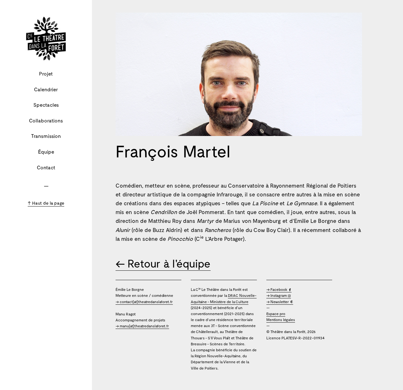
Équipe (46, 152)
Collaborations (46, 120)
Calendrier (46, 89)
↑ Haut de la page (46, 203)
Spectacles (46, 105)
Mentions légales (280, 319)
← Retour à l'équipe (163, 263)
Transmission (46, 136)
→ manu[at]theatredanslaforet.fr (142, 326)
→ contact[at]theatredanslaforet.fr (144, 301)
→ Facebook (277, 289)
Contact (46, 167)
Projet (46, 73)
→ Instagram (277, 295)
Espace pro (275, 313)
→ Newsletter (278, 301)
